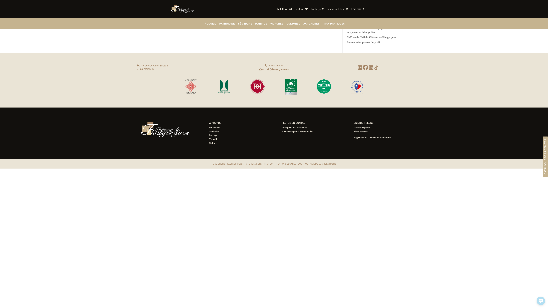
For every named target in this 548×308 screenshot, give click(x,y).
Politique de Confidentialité (320, 164)
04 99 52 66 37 (275, 65)
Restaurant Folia (336, 9)
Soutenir (300, 9)
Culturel (293, 24)
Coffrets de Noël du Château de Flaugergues (371, 37)
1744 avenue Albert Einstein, (153, 65)
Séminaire (245, 24)
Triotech (269, 164)
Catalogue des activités (545, 156)
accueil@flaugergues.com (275, 69)
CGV (300, 164)
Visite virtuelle (360, 131)
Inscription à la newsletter (294, 127)
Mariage (261, 24)
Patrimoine (227, 24)
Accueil (210, 24)
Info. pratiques (334, 24)
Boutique (316, 9)
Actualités (311, 24)
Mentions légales (286, 164)
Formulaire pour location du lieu (297, 131)
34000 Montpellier (146, 69)
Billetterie (283, 9)
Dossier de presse (362, 127)
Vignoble (276, 24)
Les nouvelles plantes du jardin (364, 42)
